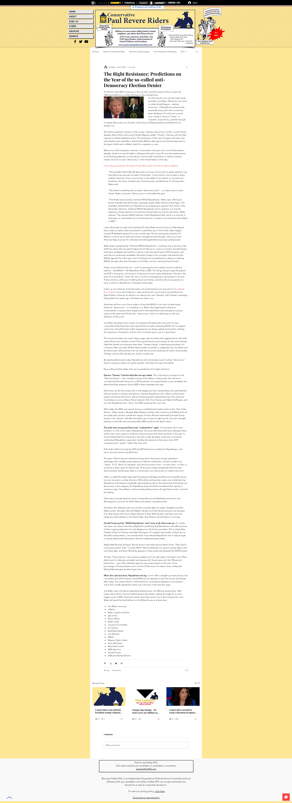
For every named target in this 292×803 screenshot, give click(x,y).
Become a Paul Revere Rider (114, 52)
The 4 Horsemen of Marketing (165, 52)
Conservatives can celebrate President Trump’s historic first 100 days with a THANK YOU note (108, 711)
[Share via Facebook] (105, 663)
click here (160, 791)
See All (197, 683)
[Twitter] (80, 41)
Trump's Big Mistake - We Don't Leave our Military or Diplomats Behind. (144, 711)
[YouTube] (86, 41)
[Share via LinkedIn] (116, 663)
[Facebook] (75, 41)
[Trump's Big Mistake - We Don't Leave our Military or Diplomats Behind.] (146, 696)
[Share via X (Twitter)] (110, 663)
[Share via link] (122, 663)
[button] (197, 51)
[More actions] (186, 67)
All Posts (95, 52)
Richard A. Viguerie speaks (139, 52)
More (183, 52)
